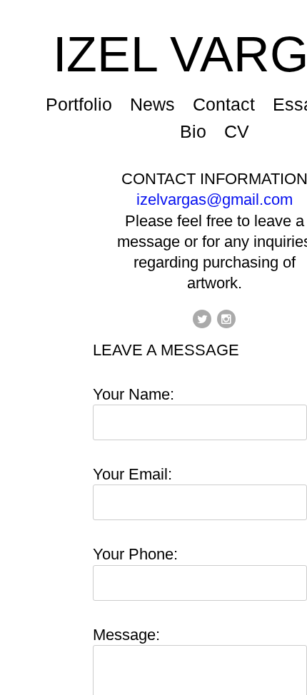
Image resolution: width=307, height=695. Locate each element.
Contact (225, 104)
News (154, 104)
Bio (193, 131)
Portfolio (80, 104)
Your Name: (133, 394)
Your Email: (132, 474)
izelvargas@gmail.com (214, 199)
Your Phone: (135, 554)
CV (236, 131)
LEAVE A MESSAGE (166, 350)
